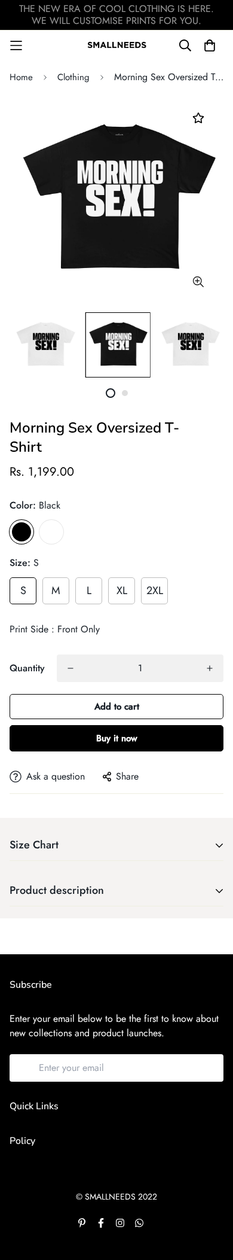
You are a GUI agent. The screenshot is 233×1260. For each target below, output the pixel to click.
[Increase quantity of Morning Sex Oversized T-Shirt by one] (209, 668)
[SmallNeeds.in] (116, 45)
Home (21, 77)
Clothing (73, 77)
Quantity (27, 668)
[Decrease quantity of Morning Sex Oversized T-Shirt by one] (70, 668)
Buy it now (116, 738)
